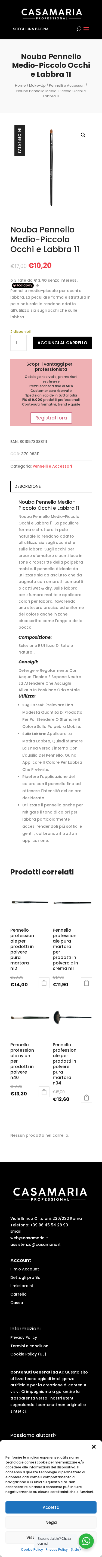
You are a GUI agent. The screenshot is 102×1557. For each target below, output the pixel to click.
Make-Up (37, 85)
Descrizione (27, 486)
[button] (94, 1447)
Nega (51, 1522)
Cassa (16, 1302)
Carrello (18, 1294)
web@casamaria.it (29, 1238)
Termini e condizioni (29, 1346)
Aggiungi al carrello (62, 343)
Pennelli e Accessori (67, 85)
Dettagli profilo (25, 1277)
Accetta (51, 1507)
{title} (75, 1549)
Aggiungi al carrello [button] (44, 982)
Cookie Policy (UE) (28, 1354)
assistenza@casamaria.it (35, 1244)
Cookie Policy (32, 1549)
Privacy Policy (57, 1549)
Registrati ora (51, 418)
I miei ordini (21, 1285)
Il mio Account (24, 1269)
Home (20, 85)
